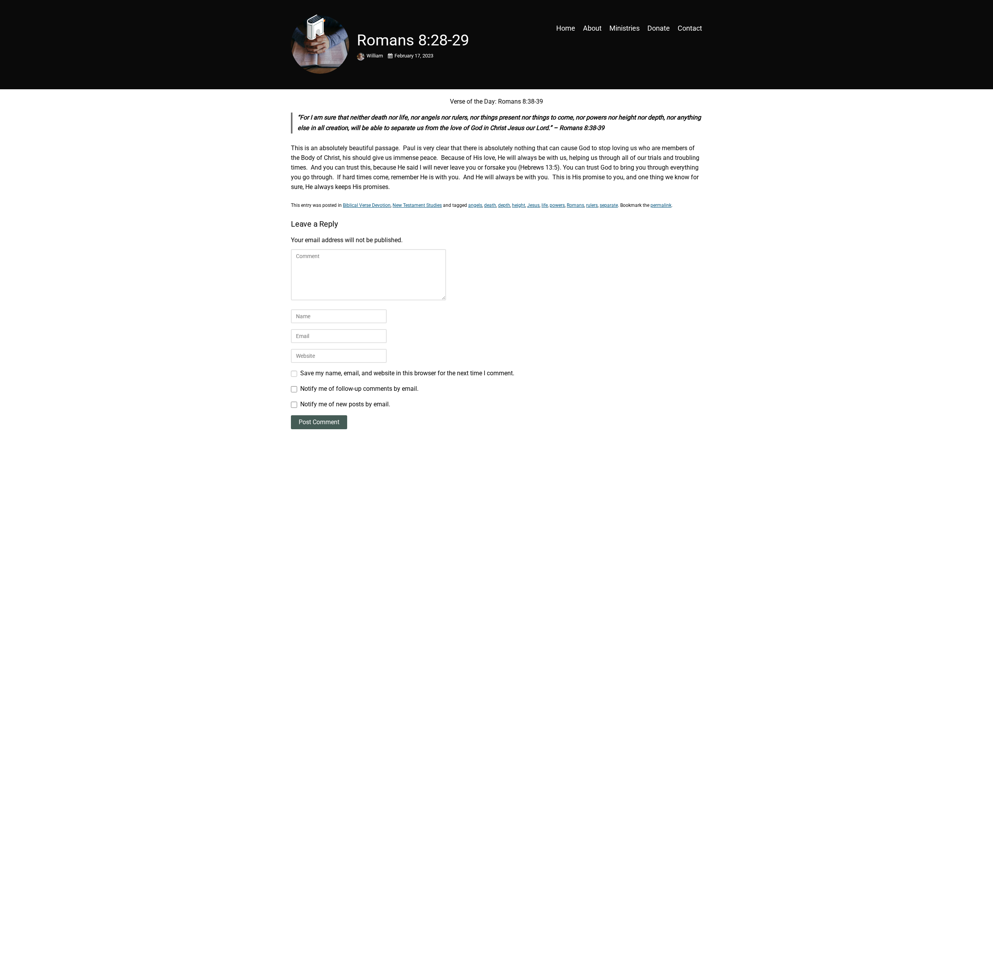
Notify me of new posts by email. (345, 404)
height (518, 205)
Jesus (533, 205)
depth (504, 205)
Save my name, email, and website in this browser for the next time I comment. (407, 373)
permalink (660, 205)
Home (565, 28)
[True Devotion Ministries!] (341, 28)
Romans (575, 205)
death (490, 205)
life (544, 205)
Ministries (624, 28)
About (592, 28)
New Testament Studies (417, 205)
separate (609, 205)
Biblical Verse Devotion (367, 205)
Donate (658, 28)
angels (475, 205)
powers (557, 205)
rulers (592, 205)
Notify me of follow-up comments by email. (359, 388)
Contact (690, 28)
